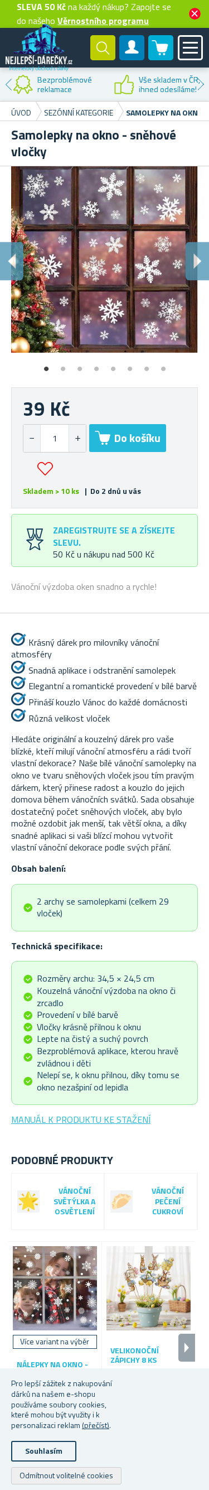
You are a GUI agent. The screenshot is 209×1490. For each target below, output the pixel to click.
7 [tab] (146, 365)
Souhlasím (43, 1451)
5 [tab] (113, 365)
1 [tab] (46, 365)
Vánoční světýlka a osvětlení (74, 1202)
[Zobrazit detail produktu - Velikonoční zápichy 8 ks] (148, 1288)
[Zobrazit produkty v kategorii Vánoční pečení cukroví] (121, 1201)
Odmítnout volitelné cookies (66, 1475)
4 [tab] (96, 365)
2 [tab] (63, 365)
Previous (8, 84)
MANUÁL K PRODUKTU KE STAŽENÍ (80, 1119)
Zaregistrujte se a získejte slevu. (114, 536)
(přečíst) (95, 1425)
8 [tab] (163, 365)
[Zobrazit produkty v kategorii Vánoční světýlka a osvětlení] (28, 1201)
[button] (77, 438)
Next (200, 84)
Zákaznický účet (132, 57)
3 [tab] (79, 365)
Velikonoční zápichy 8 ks (134, 1355)
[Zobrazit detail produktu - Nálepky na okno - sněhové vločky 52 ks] (54, 1288)
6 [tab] (129, 365)
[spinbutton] (54, 438)
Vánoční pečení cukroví (168, 1202)
